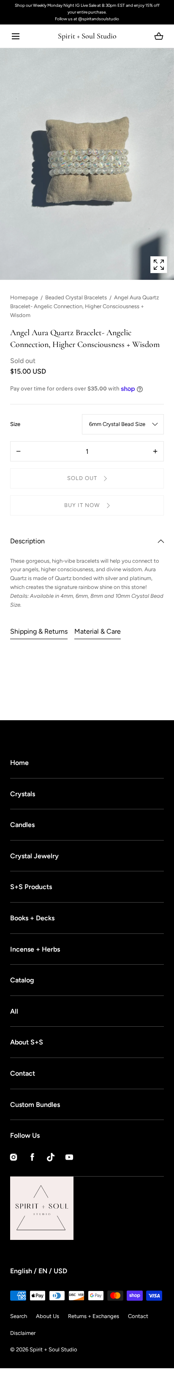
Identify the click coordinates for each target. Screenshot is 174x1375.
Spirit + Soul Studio (53, 1349)
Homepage (24, 297)
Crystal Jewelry (34, 856)
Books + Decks (32, 918)
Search (18, 1316)
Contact (22, 1073)
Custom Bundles (35, 1105)
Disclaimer (22, 1333)
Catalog (22, 980)
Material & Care (97, 631)
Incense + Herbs (35, 949)
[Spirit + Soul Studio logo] (73, 1208)
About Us (47, 1316)
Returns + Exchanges (93, 1316)
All (14, 1011)
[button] (15, 36)
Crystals (22, 794)
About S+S (26, 1042)
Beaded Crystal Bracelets (76, 297)
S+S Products (31, 887)
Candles (22, 825)
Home (19, 763)
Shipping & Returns (39, 631)
